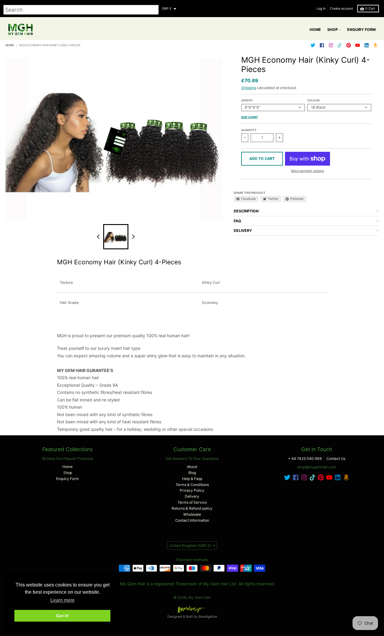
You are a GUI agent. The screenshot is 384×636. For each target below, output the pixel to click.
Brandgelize (208, 616)
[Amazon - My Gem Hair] (375, 45)
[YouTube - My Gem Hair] (357, 45)
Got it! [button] (62, 615)
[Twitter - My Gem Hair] (313, 45)
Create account (341, 8)
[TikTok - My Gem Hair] (339, 45)
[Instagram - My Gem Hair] (330, 45)
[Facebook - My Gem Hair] (321, 45)
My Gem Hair (199, 597)
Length (247, 100)
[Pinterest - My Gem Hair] (348, 45)
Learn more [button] (62, 600)
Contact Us (335, 458)
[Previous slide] (98, 236)
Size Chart (249, 117)
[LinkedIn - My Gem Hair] (366, 45)
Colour (313, 100)
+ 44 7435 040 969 (305, 458)
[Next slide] (133, 236)
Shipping (248, 88)
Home (9, 45)
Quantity (248, 130)
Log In (321, 8)
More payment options (307, 171)
